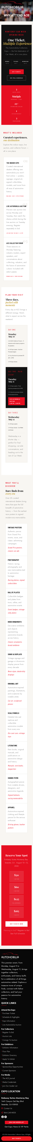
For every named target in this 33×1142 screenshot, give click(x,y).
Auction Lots (7, 1036)
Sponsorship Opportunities (12, 1067)
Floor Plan (6, 1051)
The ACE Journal (8, 1078)
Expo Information (8, 1021)
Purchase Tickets (8, 1013)
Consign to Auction (9, 1040)
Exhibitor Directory (9, 1055)
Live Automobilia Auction (11, 1025)
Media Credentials (9, 1082)
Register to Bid (23, 930)
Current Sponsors (9, 1070)
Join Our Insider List (9, 1086)
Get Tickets (16, 71)
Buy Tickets (16, 1138)
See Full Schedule (16, 78)
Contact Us (8, 1108)
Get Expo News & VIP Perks (16, 1126)
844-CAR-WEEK (10, 1112)
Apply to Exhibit (8, 1059)
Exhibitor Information (10, 1047)
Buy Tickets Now (16, 924)
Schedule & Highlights (10, 1017)
